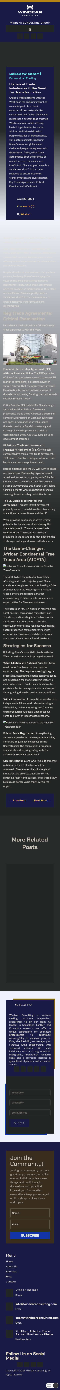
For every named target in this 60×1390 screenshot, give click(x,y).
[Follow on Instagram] (30, 1069)
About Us (11, 1266)
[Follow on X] (26, 36)
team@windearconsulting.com (37, 1318)
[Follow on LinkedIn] (40, 36)
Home (9, 1261)
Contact (11, 1281)
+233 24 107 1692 (27, 1290)
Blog (9, 1276)
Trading (31, 78)
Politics (30, 948)
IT (27, 889)
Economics (16, 78)
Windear (26, 214)
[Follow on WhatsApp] (33, 36)
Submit (19, 1123)
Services (11, 1271)
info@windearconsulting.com (36, 1304)
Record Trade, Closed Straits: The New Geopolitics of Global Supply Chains (29, 941)
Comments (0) (25, 206)
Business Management (24, 74)
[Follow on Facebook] (20, 36)
